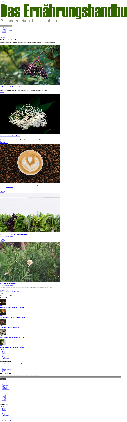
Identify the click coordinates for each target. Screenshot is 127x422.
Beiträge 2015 (4, 402)
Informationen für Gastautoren (6, 369)
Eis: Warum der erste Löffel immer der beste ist (9, 327)
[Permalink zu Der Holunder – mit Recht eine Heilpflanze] (30, 84)
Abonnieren (3, 379)
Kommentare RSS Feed (5, 358)
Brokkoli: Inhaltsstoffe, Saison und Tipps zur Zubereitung (12, 347)
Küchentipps (4, 31)
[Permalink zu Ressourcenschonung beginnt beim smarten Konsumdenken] (3, 334)
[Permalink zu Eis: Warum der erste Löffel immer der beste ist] (3, 324)
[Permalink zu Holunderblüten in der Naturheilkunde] (30, 133)
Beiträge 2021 (4, 397)
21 (10, 291)
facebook (3, 351)
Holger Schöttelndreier (5, 385)
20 (9, 291)
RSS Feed (3, 357)
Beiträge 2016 (4, 401)
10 (8, 291)
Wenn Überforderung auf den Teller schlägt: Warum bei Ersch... (13, 317)
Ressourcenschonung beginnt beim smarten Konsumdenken (12, 337)
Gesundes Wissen (4, 388)
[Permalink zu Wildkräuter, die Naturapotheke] (30, 281)
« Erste (6, 291)
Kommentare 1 (2, 142)
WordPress (10, 419)
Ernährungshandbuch (9, 88)
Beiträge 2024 (4, 394)
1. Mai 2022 (2, 239)
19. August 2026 (2, 345)
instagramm (4, 353)
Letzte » (18, 291)
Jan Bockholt (4, 386)
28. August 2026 (2, 305)
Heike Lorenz (4, 384)
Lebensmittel (4, 32)
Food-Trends (4, 27)
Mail (2, 359)
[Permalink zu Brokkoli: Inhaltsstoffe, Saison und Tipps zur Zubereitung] (3, 344)
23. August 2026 (2, 325)
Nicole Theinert (4, 387)
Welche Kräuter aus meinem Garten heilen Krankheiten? (14, 234)
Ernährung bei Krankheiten (8, 30)
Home (3, 1)
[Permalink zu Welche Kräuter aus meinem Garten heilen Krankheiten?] (30, 232)
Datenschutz (4, 371)
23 (12, 291)
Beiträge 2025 (4, 393)
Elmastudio (9, 420)
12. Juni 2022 (2, 190)
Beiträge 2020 (4, 398)
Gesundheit (4, 29)
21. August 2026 (2, 335)
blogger (3, 356)
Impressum (3, 370)
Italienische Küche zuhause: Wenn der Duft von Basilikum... (12, 307)
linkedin (3, 354)
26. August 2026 (2, 315)
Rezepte (3, 35)
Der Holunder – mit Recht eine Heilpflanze (11, 86)
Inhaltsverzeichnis (5, 2)
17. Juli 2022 (2, 92)
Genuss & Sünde (4, 28)
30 (14, 291)
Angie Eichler (4, 383)
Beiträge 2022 (4, 396)
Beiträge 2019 (4, 399)
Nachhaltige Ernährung (5, 34)
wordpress (3, 355)
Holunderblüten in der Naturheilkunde (10, 136)
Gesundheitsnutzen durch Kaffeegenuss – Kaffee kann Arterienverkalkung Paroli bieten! (22, 185)
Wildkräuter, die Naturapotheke (8, 283)
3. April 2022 (2, 288)
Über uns (3, 368)
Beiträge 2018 (4, 400)
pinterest (3, 352)
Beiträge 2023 (4, 395)
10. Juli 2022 (2, 141)
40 (15, 291)
